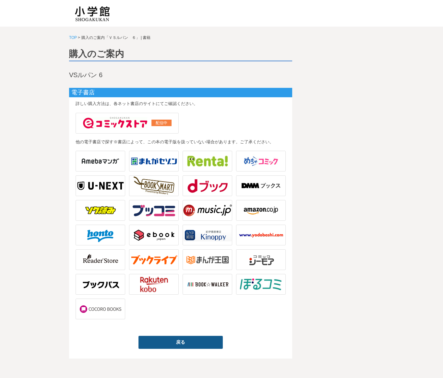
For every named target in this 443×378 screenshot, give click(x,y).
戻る (180, 342)
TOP (73, 37)
